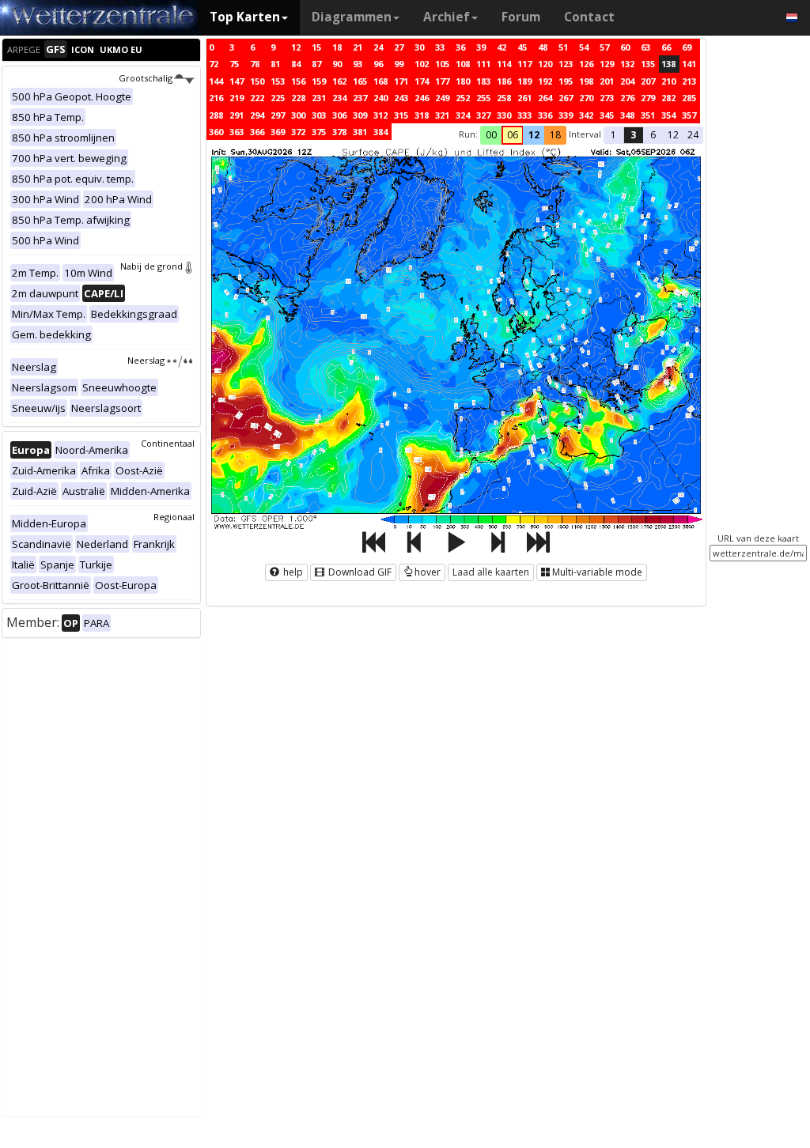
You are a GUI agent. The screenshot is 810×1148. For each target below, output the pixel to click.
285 (689, 98)
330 (504, 115)
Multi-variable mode (597, 572)
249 (442, 98)
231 (319, 98)
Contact (589, 17)
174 (421, 81)
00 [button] (491, 135)
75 (234, 64)
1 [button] (613, 135)
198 (586, 81)
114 (504, 64)
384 (380, 132)
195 (565, 81)
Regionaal (174, 517)
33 (440, 47)
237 (360, 98)
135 (648, 64)
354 (668, 115)
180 (463, 81)
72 (213, 64)
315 (401, 115)
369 (278, 132)
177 (442, 81)
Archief (446, 17)
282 (668, 98)
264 (545, 98)
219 (236, 98)
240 (380, 98)
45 (522, 47)
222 (257, 98)
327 (483, 115)
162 (339, 81)
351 (648, 115)
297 (278, 115)
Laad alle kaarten (490, 572)
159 (319, 81)
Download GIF (359, 572)
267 (565, 98)
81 (275, 64)
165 (360, 81)
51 (563, 47)
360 (216, 132)
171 (401, 81)
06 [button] (512, 135)
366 (257, 132)
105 (442, 64)
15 (316, 47)
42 (501, 47)
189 (524, 81)
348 (627, 115)
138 (668, 64)
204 (627, 81)
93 (357, 64)
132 (627, 64)
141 (689, 64)
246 (421, 98)
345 (607, 115)
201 (607, 81)
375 (319, 132)
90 (337, 64)
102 (421, 64)
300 (298, 115)
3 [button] (633, 135)
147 (236, 81)
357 (689, 115)
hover (427, 572)
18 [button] (555, 135)
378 (339, 132)
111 (483, 64)
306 (339, 115)
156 (298, 81)
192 (545, 81)
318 (421, 115)
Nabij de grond (151, 266)
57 (604, 47)
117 (524, 64)
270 (586, 98)
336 (545, 115)
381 (360, 132)
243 (401, 98)
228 (298, 98)
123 (565, 64)
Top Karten (245, 17)
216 (216, 98)
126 (586, 64)
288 (216, 115)
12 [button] (533, 135)
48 (542, 47)
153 (278, 81)
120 (545, 64)
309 (360, 115)
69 (686, 47)
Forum (521, 17)
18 (337, 47)
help (292, 572)
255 (483, 98)
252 (463, 98)
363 (236, 132)
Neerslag (146, 360)
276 (627, 98)
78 (254, 64)
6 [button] (653, 135)
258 (504, 98)
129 (607, 64)
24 (378, 47)
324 (463, 115)
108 (463, 64)
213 (689, 81)
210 (668, 81)
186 (504, 81)
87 (316, 64)
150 (257, 81)
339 (565, 115)
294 (257, 115)
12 (296, 47)
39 (481, 47)
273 (607, 98)
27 (398, 47)
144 (216, 81)
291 (236, 115)
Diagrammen (352, 17)
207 (648, 81)
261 (524, 98)
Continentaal (168, 443)
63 (645, 47)
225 (278, 98)
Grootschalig (145, 78)
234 (339, 98)
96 (378, 64)
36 (460, 47)
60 (625, 47)
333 (524, 115)
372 (298, 132)
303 (319, 115)
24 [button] (692, 135)
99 (398, 64)
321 (442, 115)
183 (483, 81)
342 (586, 115)
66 (666, 47)
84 (296, 64)
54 (584, 47)
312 (380, 115)
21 (357, 47)
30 (419, 47)
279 (648, 98)
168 (380, 81)
